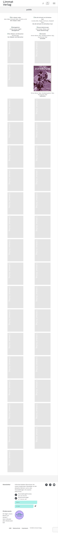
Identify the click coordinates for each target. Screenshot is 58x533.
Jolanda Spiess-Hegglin (15, 29)
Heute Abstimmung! (42, 30)
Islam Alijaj (7, 19)
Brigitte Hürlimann (43, 20)
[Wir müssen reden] (15, 17)
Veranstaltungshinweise (25, 494)
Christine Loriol (23, 19)
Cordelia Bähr (34, 20)
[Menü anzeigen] (53, 3)
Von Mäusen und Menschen (15, 37)
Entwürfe (42, 38)
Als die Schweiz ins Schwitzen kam (42, 24)
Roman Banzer (34, 35)
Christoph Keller (14, 19)
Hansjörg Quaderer (46, 35)
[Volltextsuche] (43, 3)
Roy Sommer (41, 37)
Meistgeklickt (15, 30)
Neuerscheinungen (23, 498)
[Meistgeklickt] (15, 27)
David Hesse (39, 29)
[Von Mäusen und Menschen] (15, 33)
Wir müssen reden (15, 20)
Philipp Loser (46, 29)
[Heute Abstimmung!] (42, 27)
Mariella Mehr (15, 35)
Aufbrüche (43, 96)
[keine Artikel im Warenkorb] (47, 3)
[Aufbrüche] (42, 78)
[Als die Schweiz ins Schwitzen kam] (42, 18)
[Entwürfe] (42, 33)
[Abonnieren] (35, 506)
